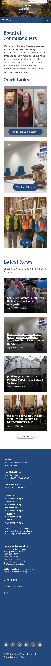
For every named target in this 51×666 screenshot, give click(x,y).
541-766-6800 (28, 569)
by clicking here (17, 571)
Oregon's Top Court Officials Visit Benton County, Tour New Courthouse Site (24, 418)
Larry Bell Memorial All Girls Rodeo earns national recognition (25, 301)
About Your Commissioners (25, 131)
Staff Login (9, 593)
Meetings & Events (25, 187)
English (33, 1)
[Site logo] (25, 8)
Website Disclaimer (13, 586)
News (25, 242)
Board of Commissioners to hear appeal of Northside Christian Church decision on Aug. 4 (25, 339)
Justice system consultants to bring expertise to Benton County (25, 379)
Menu (9, 20)
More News (25, 437)
